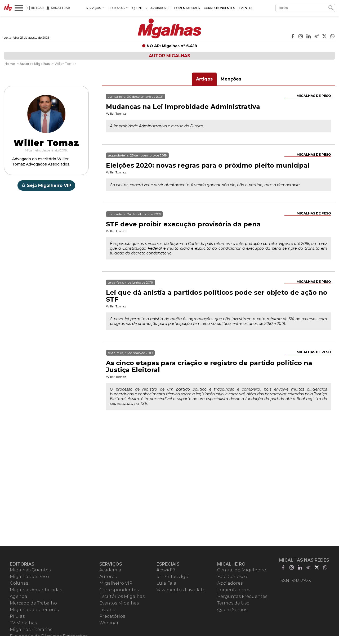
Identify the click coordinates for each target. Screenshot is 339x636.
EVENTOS (246, 8)
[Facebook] (293, 36)
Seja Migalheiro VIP (49, 185)
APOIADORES (160, 8)
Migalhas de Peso (314, 96)
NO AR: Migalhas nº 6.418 (172, 46)
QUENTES (139, 8)
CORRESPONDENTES (219, 8)
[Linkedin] (309, 36)
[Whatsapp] (332, 36)
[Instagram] (301, 36)
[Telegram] (316, 36)
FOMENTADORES (187, 8)
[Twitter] (324, 36)
